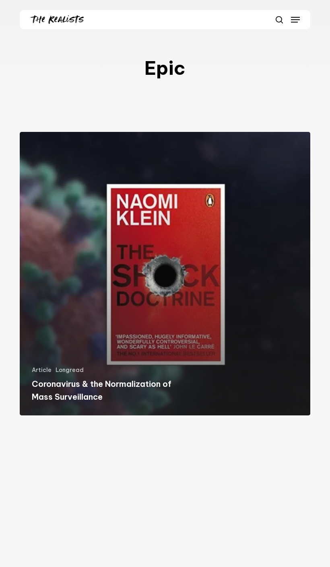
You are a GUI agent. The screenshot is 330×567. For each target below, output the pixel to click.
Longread (70, 370)
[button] (295, 20)
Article (42, 370)
